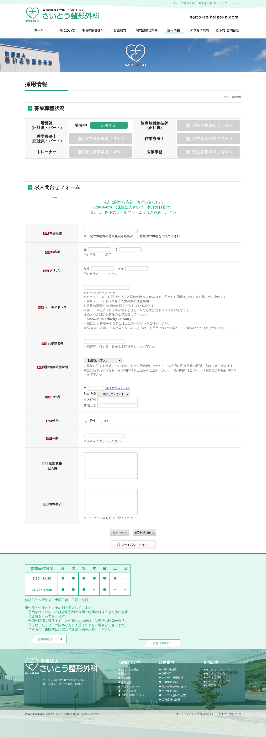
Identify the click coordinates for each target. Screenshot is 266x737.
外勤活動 (211, 685)
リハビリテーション (174, 686)
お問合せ (227, 30)
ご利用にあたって (204, 713)
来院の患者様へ (92, 30)
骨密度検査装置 (171, 699)
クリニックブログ (216, 681)
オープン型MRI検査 (174, 695)
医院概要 (126, 678)
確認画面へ (144, 532)
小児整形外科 (170, 691)
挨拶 (123, 673)
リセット (119, 532)
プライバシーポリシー (228, 713)
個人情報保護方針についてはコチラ (133, 544)
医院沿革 (126, 682)
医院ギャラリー (130, 686)
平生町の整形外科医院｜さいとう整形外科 (62, 14)
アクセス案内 (200, 30)
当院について (65, 30)
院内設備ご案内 (146, 30)
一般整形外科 (170, 682)
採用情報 (173, 30)
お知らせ (211, 677)
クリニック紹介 (129, 669)
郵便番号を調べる (117, 388)
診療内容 (119, 30)
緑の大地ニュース (216, 669)
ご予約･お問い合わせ (133, 695)
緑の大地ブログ (215, 673)
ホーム (38, 30)
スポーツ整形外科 (172, 677)
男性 (92, 421)
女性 (106, 421)
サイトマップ (183, 713)
